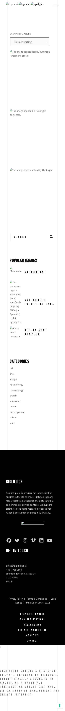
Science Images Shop (32, 630)
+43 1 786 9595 (14, 569)
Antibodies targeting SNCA (40, 302)
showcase (15, 401)
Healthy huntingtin (26, 99)
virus (12, 423)
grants (33, 512)
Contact (32, 640)
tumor (13, 406)
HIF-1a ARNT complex (36, 332)
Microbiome (36, 272)
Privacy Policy (16, 598)
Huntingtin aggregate (27, 158)
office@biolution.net (16, 565)
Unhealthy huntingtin (27, 215)
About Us (32, 635)
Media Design (33, 624)
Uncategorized (17, 412)
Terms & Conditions (36, 598)
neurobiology (16, 390)
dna (12, 373)
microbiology (16, 384)
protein (13, 395)
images (13, 379)
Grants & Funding (32, 614)
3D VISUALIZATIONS (32, 619)
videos (13, 417)
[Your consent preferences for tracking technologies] (60, 706)
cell (11, 368)
